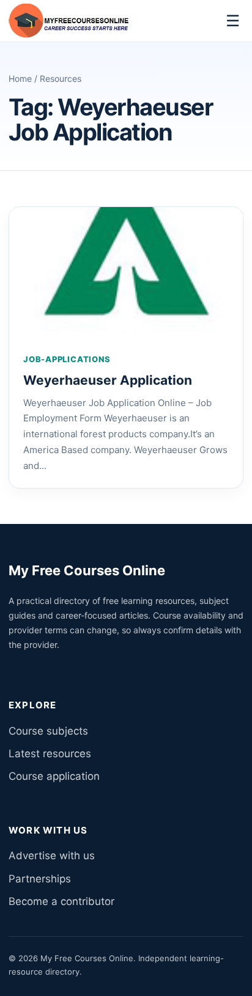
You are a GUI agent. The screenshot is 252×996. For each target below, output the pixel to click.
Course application (54, 776)
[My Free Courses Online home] (70, 21)
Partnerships (40, 879)
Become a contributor (61, 901)
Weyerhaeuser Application (107, 380)
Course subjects (48, 731)
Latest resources (50, 753)
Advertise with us (52, 855)
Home (20, 78)
